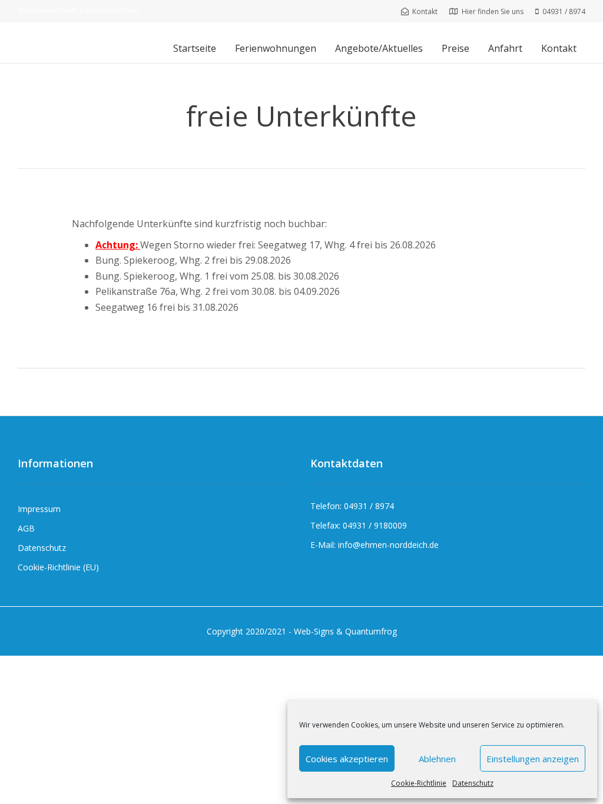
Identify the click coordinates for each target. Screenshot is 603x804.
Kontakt (559, 48)
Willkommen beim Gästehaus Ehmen (78, 10)
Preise (455, 48)
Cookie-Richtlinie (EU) (58, 567)
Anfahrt (505, 48)
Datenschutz (472, 783)
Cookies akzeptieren (347, 759)
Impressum (39, 508)
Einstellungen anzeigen (532, 759)
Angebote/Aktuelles (379, 48)
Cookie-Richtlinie (418, 783)
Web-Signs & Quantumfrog (345, 631)
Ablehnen (437, 759)
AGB (26, 528)
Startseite (194, 48)
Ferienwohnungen (275, 48)
